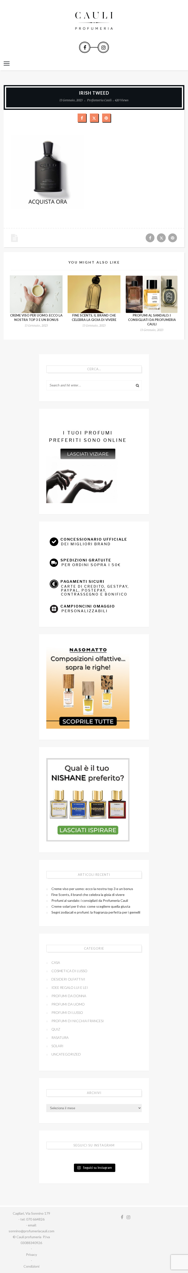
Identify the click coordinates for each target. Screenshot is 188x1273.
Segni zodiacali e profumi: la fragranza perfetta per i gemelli (95, 912)
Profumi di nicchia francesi (77, 1021)
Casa (55, 962)
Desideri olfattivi (68, 979)
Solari (57, 1046)
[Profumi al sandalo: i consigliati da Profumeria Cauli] (151, 294)
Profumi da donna (68, 996)
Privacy (31, 1254)
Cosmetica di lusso (69, 971)
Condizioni (31, 1266)
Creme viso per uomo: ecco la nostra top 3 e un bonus (92, 889)
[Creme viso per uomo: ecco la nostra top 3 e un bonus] (36, 294)
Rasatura (60, 1037)
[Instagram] (103, 47)
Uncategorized (66, 1054)
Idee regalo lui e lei (69, 987)
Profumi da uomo (68, 1004)
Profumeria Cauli (99, 100)
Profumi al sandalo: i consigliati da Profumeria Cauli (152, 319)
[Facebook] (84, 47)
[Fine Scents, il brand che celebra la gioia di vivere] (94, 294)
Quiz (55, 1029)
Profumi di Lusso (67, 1012)
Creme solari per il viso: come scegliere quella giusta (90, 906)
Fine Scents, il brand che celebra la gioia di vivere (88, 894)
